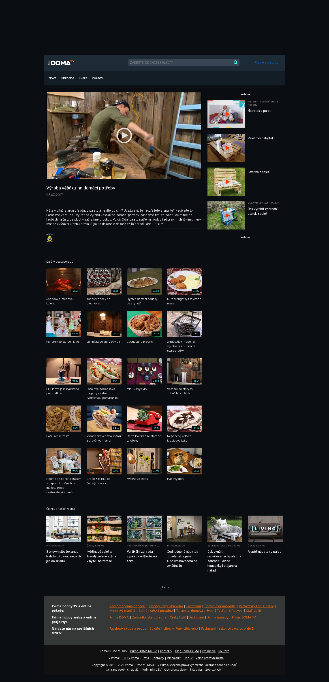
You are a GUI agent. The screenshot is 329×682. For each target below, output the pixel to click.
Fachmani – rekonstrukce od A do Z (227, 628)
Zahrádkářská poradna (156, 610)
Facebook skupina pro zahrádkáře (134, 628)
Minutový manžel (122, 610)
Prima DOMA (119, 617)
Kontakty (166, 651)
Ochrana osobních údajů (122, 669)
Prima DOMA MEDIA (143, 651)
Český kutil (178, 617)
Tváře (83, 78)
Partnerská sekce (266, 62)
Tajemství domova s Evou (195, 610)
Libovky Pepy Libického (166, 606)
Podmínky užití (151, 669)
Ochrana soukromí (176, 669)
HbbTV (188, 658)
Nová (52, 78)
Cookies (197, 669)
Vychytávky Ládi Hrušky (256, 606)
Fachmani (193, 606)
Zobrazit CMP (214, 669)
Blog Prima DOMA (187, 651)
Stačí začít (253, 610)
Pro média (209, 651)
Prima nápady (217, 617)
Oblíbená (67, 78)
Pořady (97, 78)
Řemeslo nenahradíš (220, 606)
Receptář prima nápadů (127, 606)
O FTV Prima (130, 658)
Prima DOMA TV (244, 617)
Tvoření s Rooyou (230, 610)
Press (145, 658)
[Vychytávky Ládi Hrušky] (49, 237)
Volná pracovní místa (210, 658)
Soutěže (223, 651)
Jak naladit (174, 658)
